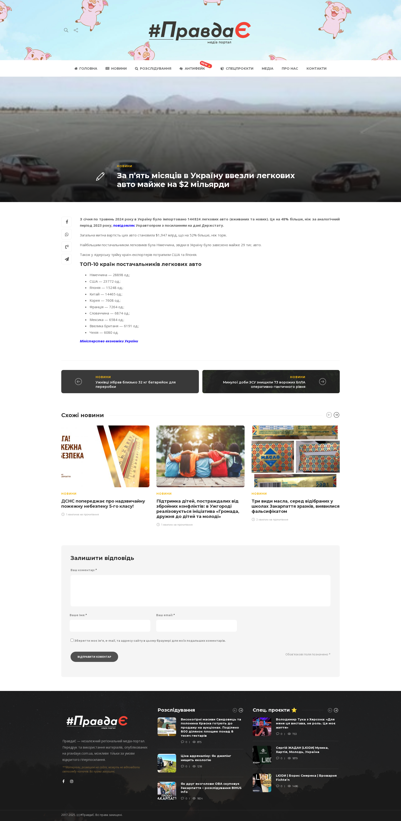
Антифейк (195, 68)
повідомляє (124, 225)
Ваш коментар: (84, 570)
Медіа (267, 68)
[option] (105, 470)
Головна (88, 68)
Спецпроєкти (239, 68)
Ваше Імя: (78, 615)
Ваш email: (165, 615)
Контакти (317, 68)
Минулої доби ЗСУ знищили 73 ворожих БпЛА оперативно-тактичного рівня (264, 384)
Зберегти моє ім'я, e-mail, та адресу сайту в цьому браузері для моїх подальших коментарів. (150, 640)
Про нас (290, 68)
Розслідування (155, 68)
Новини (119, 68)
